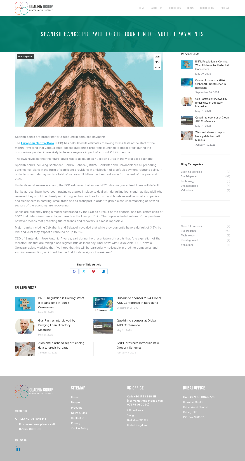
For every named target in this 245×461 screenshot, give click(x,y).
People (75, 402)
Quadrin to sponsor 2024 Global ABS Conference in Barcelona (139, 300)
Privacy (75, 423)
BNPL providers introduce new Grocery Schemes (138, 345)
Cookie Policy (79, 428)
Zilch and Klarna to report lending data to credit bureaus (61, 345)
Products (76, 407)
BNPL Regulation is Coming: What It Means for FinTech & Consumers (61, 302)
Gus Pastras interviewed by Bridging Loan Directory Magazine (56, 325)
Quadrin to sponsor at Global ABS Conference (136, 323)
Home (75, 397)
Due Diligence (25, 56)
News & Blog (79, 413)
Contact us (77, 418)
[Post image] (25, 304)
